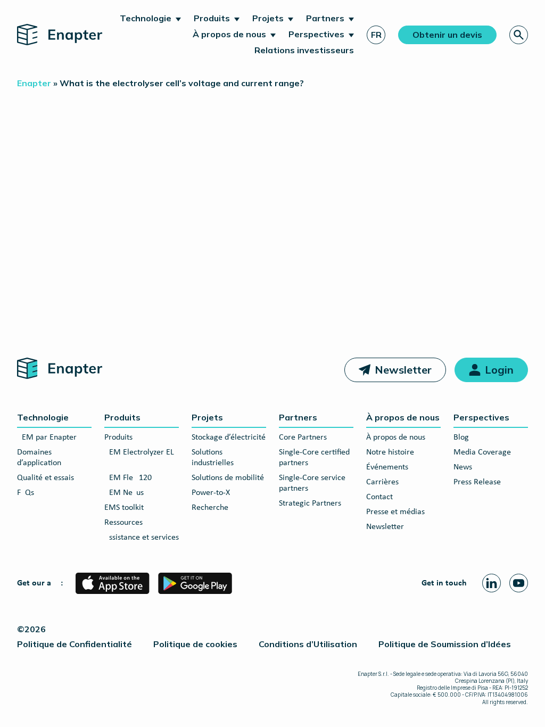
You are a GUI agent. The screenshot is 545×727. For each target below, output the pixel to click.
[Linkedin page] (491, 583)
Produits (212, 18)
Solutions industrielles (213, 457)
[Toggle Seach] (518, 35)
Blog (461, 437)
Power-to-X (211, 493)
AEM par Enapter (47, 437)
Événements (387, 467)
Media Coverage (482, 452)
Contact (379, 497)
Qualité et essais (45, 478)
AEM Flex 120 (128, 478)
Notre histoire (390, 452)
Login (499, 369)
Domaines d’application (39, 457)
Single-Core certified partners (314, 457)
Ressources (123, 522)
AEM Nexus (124, 493)
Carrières (382, 482)
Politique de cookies (195, 644)
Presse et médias (395, 512)
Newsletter (403, 369)
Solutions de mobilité (228, 478)
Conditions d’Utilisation (308, 644)
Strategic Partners (310, 503)
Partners (325, 18)
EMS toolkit (124, 507)
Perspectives (316, 34)
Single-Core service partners (312, 483)
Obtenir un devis (447, 34)
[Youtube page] (518, 583)
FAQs (25, 493)
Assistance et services (141, 537)
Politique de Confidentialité (74, 644)
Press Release (477, 482)
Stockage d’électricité (229, 437)
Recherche (210, 507)
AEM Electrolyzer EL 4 (139, 457)
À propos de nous (229, 34)
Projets (268, 18)
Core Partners (303, 437)
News (462, 467)
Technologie (145, 18)
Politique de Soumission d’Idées (444, 644)
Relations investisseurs (304, 50)
